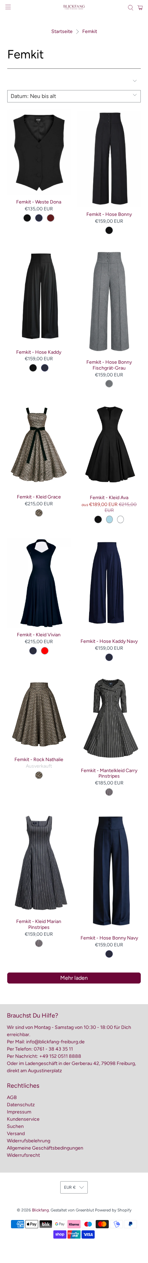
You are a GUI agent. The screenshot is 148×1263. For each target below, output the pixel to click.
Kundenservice (23, 1119)
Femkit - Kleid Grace (39, 497)
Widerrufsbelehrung (28, 1141)
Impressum (19, 1112)
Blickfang (40, 1210)
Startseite (62, 31)
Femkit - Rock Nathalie (38, 759)
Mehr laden (74, 978)
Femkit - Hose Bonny (109, 214)
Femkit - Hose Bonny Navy (109, 938)
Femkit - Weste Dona (38, 202)
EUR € (70, 1187)
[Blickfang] (74, 7)
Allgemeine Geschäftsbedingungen (45, 1148)
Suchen (15, 1126)
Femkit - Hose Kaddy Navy (109, 641)
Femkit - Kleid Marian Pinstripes (38, 924)
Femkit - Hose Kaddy (38, 352)
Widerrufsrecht (23, 1155)
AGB (12, 1097)
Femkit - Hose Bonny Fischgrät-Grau (109, 365)
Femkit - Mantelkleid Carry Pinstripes (109, 773)
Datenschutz (21, 1105)
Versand (16, 1133)
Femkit (89, 31)
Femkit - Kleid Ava (109, 498)
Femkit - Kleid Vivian (39, 635)
